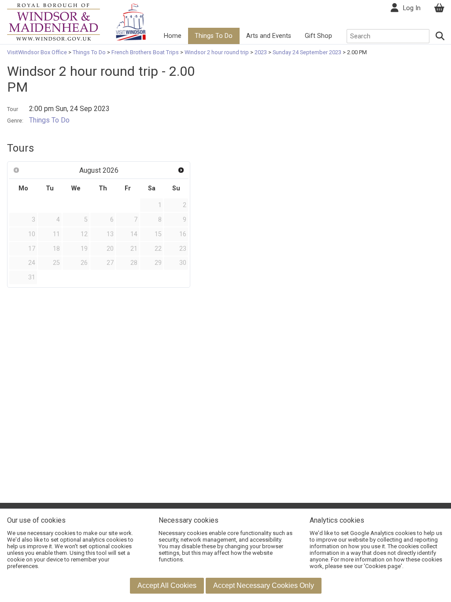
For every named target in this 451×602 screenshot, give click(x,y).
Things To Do (214, 36)
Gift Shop (318, 36)
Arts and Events (268, 36)
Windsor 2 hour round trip (216, 52)
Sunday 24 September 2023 (307, 52)
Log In (412, 8)
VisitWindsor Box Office (37, 52)
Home (172, 36)
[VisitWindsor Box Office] (53, 21)
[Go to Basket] (439, 8)
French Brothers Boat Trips (145, 52)
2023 (260, 52)
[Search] (440, 36)
